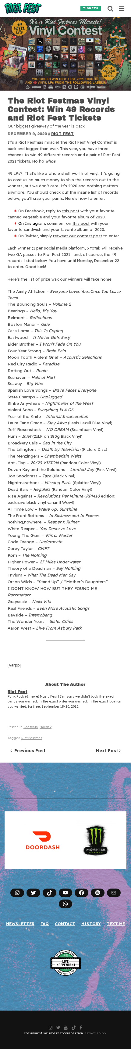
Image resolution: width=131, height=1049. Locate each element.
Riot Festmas (31, 738)
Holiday (45, 727)
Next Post (107, 750)
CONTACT (65, 923)
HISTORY (91, 923)
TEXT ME (116, 923)
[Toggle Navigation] (122, 9)
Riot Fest (62, 134)
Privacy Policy (95, 1033)
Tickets (90, 8)
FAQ (45, 923)
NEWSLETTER (20, 923)
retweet (77, 235)
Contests (30, 727)
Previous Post (28, 750)
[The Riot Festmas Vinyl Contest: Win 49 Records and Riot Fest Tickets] (65, 54)
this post (70, 210)
